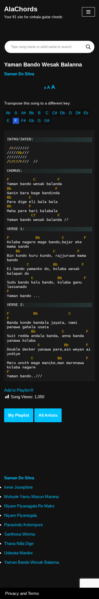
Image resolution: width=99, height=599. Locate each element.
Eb (86, 113)
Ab (8, 113)
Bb (31, 113)
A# (23, 113)
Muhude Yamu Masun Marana (31, 496)
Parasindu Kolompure (23, 524)
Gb (31, 121)
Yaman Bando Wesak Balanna (31, 562)
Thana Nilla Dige (19, 543)
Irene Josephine (18, 487)
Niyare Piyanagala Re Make (29, 506)
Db (62, 113)
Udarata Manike (18, 552)
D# (78, 113)
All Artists (47, 415)
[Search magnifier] (88, 47)
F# (23, 121)
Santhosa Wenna (19, 534)
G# (47, 121)
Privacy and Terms (22, 593)
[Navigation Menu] (88, 12)
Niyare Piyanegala (20, 515)
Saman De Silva (19, 73)
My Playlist (18, 415)
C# (54, 113)
